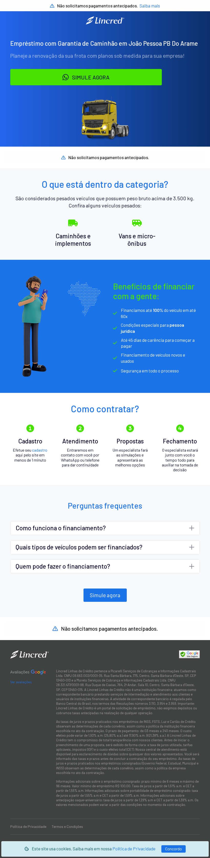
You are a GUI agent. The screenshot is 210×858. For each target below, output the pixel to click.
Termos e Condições (67, 826)
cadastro (39, 450)
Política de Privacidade (133, 848)
